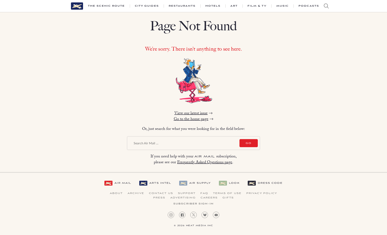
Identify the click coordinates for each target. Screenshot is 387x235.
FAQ (204, 193)
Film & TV (257, 6)
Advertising (183, 197)
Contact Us (161, 193)
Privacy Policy (261, 193)
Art (233, 6)
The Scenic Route (106, 6)
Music (282, 6)
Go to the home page (191, 119)
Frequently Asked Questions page (204, 162)
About (116, 193)
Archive (136, 193)
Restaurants (182, 6)
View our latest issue (191, 113)
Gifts (228, 197)
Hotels (213, 6)
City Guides (147, 6)
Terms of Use (227, 193)
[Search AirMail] (326, 6)
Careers (209, 197)
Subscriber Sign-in (193, 203)
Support (187, 193)
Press (159, 197)
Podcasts (309, 6)
